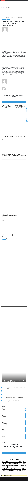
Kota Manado (8, 19)
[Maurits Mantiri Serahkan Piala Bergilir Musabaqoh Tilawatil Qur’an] (4, 392)
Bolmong (3, 422)
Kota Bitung (16, 465)
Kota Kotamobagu (4, 416)
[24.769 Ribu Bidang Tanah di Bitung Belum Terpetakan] (4, 401)
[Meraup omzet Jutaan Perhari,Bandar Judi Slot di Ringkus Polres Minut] (4, 398)
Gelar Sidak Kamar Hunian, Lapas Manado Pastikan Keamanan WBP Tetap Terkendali (6, 245)
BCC (23, 478)
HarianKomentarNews (15, 478)
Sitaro (3, 417)
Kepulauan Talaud (4, 424)
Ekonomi (3, 431)
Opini (2, 437)
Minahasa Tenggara (4, 415)
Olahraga (23, 468)
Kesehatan (3, 438)
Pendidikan (3, 435)
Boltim (20, 461)
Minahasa (3, 410)
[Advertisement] (18, 7)
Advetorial (4, 461)
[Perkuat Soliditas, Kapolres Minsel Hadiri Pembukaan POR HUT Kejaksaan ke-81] (4, 388)
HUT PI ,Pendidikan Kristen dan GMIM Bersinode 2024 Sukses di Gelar (14, 394)
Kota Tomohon (4, 421)
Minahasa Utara (13, 468)
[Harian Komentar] (6, 7)
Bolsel (17, 461)
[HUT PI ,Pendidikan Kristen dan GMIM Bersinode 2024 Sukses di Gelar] (4, 395)
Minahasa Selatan (4, 414)
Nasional (3, 428)
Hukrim (9, 463)
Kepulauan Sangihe (4, 423)
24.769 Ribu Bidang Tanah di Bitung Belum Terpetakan (12, 400)
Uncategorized (4, 430)
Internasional (3, 436)
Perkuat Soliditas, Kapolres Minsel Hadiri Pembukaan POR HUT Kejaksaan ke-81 (16, 387)
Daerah (5, 19)
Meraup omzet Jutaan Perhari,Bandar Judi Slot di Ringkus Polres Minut (15, 397)
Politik (3, 429)
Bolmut (3, 19)
